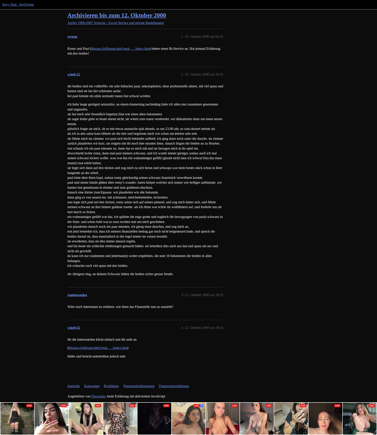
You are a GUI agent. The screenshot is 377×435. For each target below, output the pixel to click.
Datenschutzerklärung (174, 386)
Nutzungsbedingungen (138, 386)
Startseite (73, 386)
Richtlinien (111, 386)
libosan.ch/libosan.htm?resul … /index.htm (120, 48)
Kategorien (91, 386)
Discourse (98, 396)
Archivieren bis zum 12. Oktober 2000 (116, 15)
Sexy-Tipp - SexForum (18, 4)
